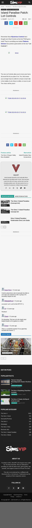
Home (2, 6)
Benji (14, 352)
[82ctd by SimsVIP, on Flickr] (16, 59)
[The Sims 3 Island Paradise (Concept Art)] (5, 203)
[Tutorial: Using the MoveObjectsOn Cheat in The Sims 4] (5, 382)
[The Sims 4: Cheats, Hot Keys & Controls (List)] (5, 401)
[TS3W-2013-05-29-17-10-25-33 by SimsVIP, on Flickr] (16, 103)
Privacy (12, 496)
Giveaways (4, 424)
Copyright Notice (7, 495)
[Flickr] (10, 188)
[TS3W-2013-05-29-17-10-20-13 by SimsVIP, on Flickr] (16, 117)
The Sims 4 (14, 394)
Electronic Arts (5, 429)
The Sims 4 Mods (6, 435)
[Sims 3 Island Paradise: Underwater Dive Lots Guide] (5, 220)
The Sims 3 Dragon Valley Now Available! (8, 156)
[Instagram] (14, 188)
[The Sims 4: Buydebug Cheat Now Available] (5, 393)
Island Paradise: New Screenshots (25, 156)
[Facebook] (6, 188)
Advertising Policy (18, 495)
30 (30, 19)
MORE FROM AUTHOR (21, 196)
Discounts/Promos (6, 419)
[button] (29, 2)
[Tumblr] (17, 188)
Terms (25, 495)
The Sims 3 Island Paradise (12, 9)
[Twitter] (21, 188)
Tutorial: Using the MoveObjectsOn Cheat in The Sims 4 (21, 381)
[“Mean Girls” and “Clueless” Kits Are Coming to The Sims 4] (16, 346)
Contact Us (18, 496)
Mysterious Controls (17, 36)
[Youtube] (25, 188)
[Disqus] (16, 262)
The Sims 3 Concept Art (4, 205)
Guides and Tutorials (17, 385)
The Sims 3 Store (6, 416)
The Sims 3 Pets (5, 427)
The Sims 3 (3, 9)
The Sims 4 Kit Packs (7, 352)
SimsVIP (4, 19)
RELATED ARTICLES (7, 196)
